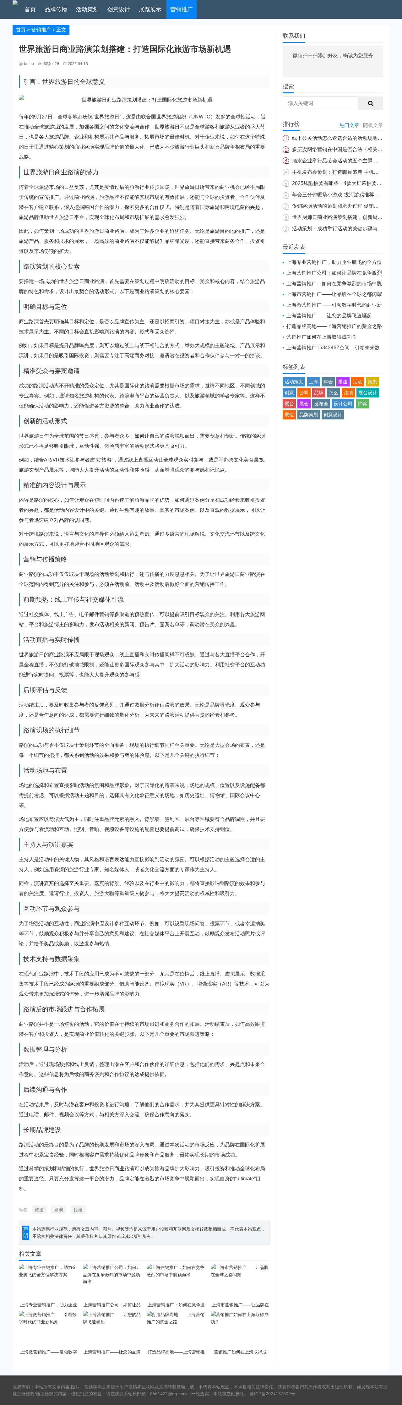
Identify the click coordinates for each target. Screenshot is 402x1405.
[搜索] (370, 103)
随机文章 (373, 125)
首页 (30, 9)
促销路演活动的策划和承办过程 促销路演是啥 (343, 206)
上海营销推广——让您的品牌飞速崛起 (329, 315)
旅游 (39, 1209)
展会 (304, 403)
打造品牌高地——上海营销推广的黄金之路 (334, 326)
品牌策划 (308, 414)
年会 (328, 381)
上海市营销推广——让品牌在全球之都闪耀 (334, 294)
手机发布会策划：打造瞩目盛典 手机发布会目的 (345, 172)
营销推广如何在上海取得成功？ (321, 337)
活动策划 (87, 9)
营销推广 (181, 9)
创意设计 (118, 9)
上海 (313, 381)
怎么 (333, 392)
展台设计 (367, 392)
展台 (289, 403)
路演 (58, 1209)
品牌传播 (56, 9)
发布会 (321, 403)
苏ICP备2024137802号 (272, 1393)
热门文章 (349, 125)
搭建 (78, 1209)
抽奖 (362, 403)
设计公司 (343, 403)
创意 (289, 392)
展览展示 (150, 9)
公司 (304, 392)
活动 (357, 381)
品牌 (318, 392)
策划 (372, 381)
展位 (289, 414)
